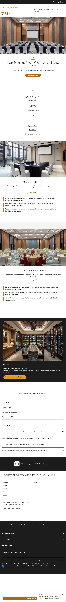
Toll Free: (12, 508)
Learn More (32, 192)
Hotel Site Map (55, 565)
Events (5, 495)
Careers (16, 563)
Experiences (6, 492)
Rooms (5, 485)
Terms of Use (23, 563)
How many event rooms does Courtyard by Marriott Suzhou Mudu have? (24, 432)
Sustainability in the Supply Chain (36, 565)
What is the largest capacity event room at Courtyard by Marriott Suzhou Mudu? (26, 438)
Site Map (48, 565)
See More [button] (33, 215)
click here (56, 598)
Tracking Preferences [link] (7, 563)
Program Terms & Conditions (34, 563)
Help (3, 568)
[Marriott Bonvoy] (60, 2)
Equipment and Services (32, 134)
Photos (35, 482)
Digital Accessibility (21, 565)
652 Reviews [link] (8, 14)
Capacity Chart (32, 126)
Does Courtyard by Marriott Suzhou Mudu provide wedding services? (23, 444)
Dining (5, 488)
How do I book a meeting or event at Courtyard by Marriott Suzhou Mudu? (24, 450)
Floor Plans (32, 130)
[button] (53, 2)
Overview (6, 482)
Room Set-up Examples (9, 412)
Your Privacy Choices (10, 566)
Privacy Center (46, 563)
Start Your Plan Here (33, 75)
